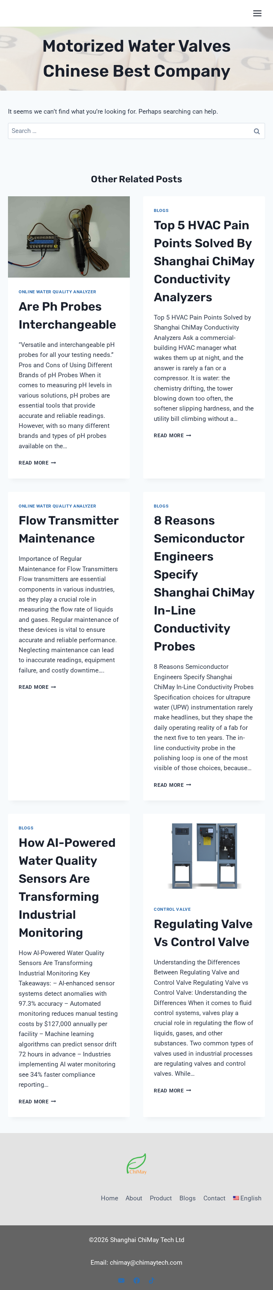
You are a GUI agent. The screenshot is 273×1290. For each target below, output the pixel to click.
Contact (214, 1198)
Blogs (161, 210)
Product (161, 1198)
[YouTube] (121, 1280)
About (134, 1198)
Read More (37, 463)
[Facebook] (136, 1280)
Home (109, 1198)
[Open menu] (257, 13)
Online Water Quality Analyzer (57, 291)
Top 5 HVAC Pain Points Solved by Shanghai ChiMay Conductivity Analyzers (204, 261)
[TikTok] (151, 1280)
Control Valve (172, 909)
